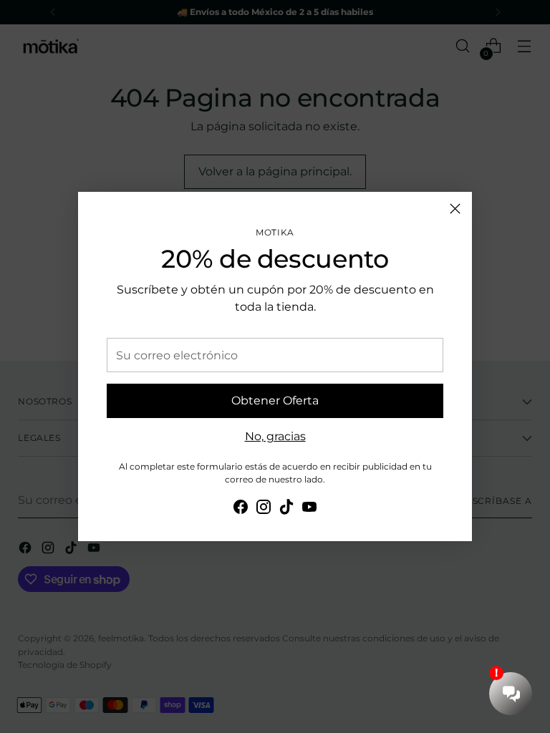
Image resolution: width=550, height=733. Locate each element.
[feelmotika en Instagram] (263, 509)
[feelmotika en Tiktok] (286, 509)
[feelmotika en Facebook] (240, 509)
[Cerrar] (455, 209)
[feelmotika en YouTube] (309, 509)
